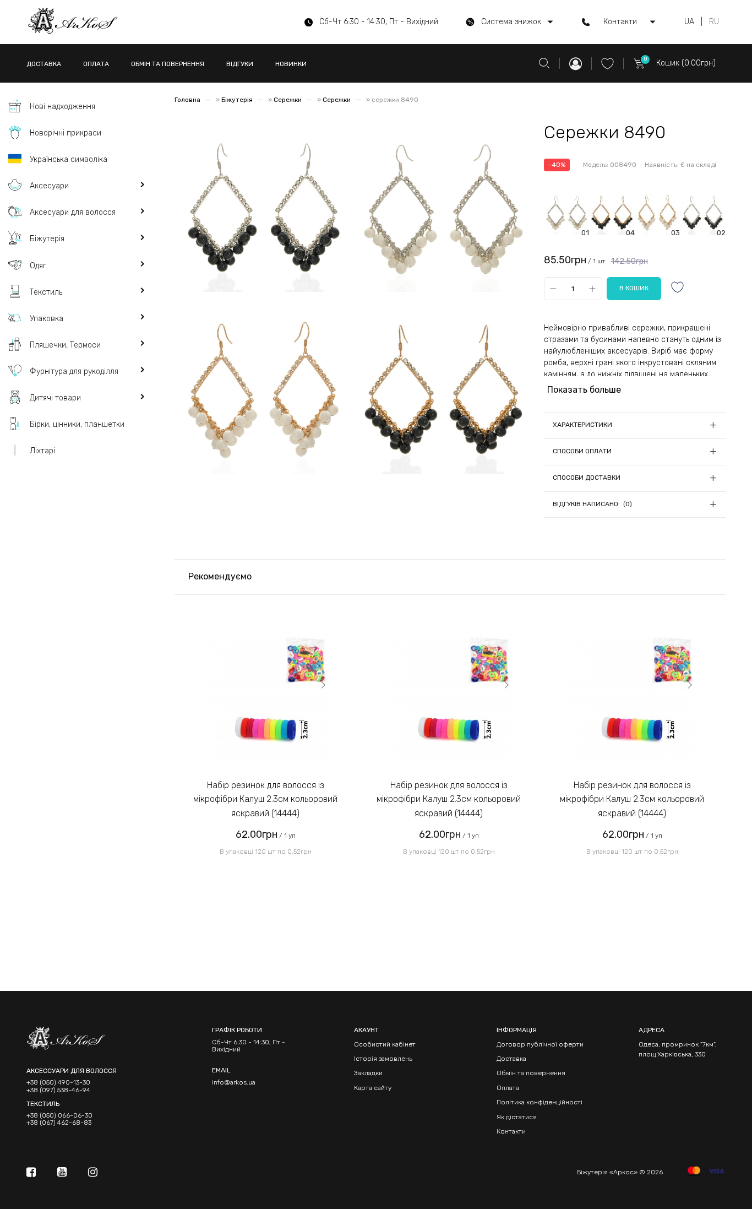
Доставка (511, 1058)
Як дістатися (517, 1117)
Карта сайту (372, 1088)
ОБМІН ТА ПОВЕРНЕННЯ (167, 64)
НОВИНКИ (291, 64)
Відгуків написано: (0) (592, 504)
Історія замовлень (383, 1058)
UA (689, 22)
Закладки (368, 1073)
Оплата (508, 1088)
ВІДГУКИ (239, 64)
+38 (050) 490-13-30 (58, 1082)
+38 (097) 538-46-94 (58, 1090)
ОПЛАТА (96, 64)
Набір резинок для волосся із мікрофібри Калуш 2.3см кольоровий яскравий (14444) (265, 799)
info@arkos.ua (233, 1082)
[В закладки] (677, 288)
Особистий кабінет (385, 1044)
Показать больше (584, 389)
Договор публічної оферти (540, 1044)
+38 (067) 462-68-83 (58, 1122)
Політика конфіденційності (539, 1102)
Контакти (511, 1131)
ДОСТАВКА (43, 64)
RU (714, 22)
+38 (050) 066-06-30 (59, 1115)
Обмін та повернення (531, 1073)
